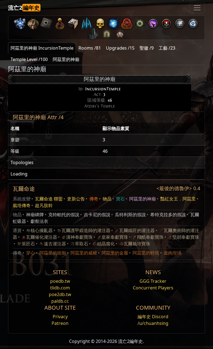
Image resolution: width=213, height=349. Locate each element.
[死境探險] (193, 22)
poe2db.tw (60, 294)
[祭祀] (166, 22)
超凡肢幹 (44, 205)
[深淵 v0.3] (139, 22)
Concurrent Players (153, 288)
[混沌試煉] (119, 33)
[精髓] (86, 22)
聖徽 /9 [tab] (147, 48)
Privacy (60, 317)
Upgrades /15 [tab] (120, 48)
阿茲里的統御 (52, 253)
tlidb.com (60, 288)
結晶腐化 (106, 244)
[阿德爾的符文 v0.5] (20, 22)
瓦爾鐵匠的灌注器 (137, 230)
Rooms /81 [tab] (89, 48)
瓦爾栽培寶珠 (137, 244)
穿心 (30, 253)
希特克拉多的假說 (168, 215)
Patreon (60, 323)
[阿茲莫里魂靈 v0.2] (113, 22)
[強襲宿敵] (99, 22)
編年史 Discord (153, 317)
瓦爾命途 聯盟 (49, 199)
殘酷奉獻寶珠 (150, 237)
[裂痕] (153, 22)
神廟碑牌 (35, 215)
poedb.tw (60, 281)
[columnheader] (54, 128)
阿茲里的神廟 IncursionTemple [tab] (42, 48)
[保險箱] (73, 22)
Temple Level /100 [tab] (29, 59)
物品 (107, 199)
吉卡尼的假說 (97, 215)
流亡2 (24, 7)
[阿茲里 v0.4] (33, 22)
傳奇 (93, 199)
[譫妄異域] (179, 22)
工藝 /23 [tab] (167, 48)
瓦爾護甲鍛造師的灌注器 (86, 230)
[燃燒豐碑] (93, 33)
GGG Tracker (153, 281)
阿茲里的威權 (83, 253)
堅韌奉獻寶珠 (186, 237)
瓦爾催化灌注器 (41, 237)
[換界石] (46, 22)
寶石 (120, 199)
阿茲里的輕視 (146, 253)
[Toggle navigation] (197, 7)
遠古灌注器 (55, 244)
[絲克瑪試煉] (106, 33)
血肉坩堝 (172, 253)
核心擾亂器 (42, 230)
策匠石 (28, 244)
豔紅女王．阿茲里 (178, 199)
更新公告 (76, 199)
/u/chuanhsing (153, 323)
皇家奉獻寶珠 (115, 237)
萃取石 (81, 244)
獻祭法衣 (39, 221)
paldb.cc (60, 301)
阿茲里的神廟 (142, 199)
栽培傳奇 (22, 205)
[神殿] (60, 22)
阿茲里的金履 (115, 253)
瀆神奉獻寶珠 (79, 237)
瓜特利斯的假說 (130, 215)
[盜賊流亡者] (126, 22)
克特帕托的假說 (63, 215)
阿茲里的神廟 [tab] (66, 59)
